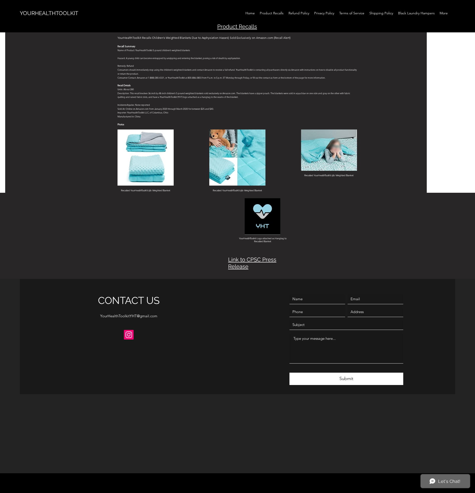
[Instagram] (129, 335)
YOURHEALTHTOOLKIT (49, 13)
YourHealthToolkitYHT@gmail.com (128, 316)
